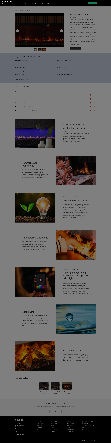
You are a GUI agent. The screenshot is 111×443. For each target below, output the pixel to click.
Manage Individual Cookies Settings (80, 2)
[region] (55, 3)
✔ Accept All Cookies (93, 2)
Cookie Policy (22, 4)
